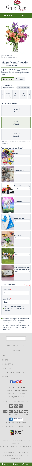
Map (16, 464)
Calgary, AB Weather (7, 446)
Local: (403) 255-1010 (16, 397)
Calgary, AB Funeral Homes (11, 440)
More (4, 75)
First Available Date (23, 87)
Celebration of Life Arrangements (16, 426)
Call (5, 464)
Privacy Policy (8, 455)
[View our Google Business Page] (14, 383)
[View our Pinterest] (20, 383)
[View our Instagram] (17, 383)
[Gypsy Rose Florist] (16, 11)
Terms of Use (16, 459)
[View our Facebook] (11, 383)
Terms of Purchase (21, 455)
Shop (9, 15)
